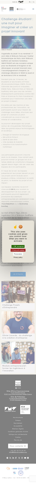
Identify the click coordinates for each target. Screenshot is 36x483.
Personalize (18, 254)
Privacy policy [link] (18, 257)
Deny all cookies (18, 250)
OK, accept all (19, 246)
